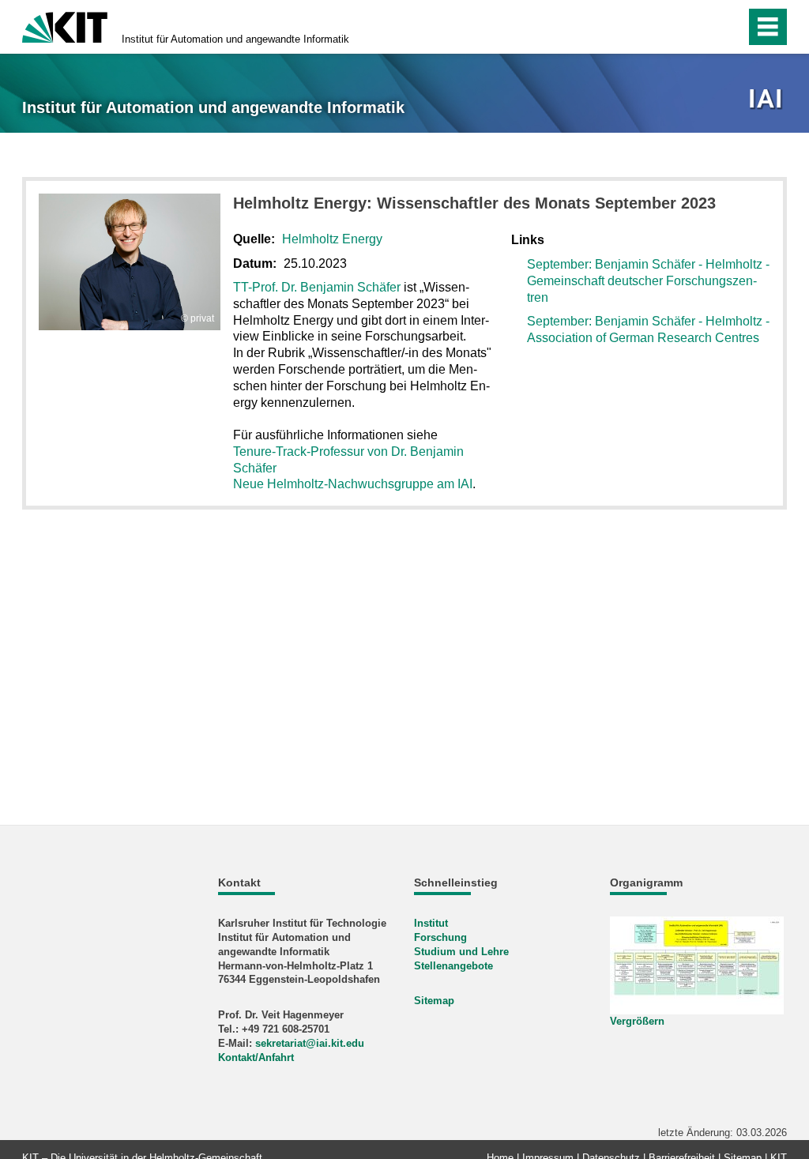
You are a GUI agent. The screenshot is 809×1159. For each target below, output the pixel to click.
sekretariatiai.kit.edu (309, 1043)
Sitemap (434, 1001)
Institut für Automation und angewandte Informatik (235, 39)
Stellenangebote (453, 966)
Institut (431, 923)
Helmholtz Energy (332, 239)
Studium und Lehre (461, 952)
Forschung (440, 937)
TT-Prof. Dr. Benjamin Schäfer (317, 287)
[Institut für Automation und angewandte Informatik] (767, 100)
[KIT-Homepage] (64, 25)
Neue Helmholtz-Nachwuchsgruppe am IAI (352, 484)
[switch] (700, 27)
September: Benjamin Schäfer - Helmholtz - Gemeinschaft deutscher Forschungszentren (648, 281)
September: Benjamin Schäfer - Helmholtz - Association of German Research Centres (648, 329)
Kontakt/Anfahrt (256, 1057)
